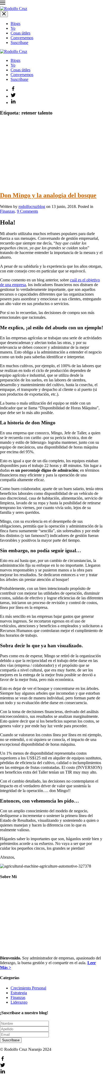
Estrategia (19, 993)
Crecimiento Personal (28, 988)
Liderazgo (19, 1002)
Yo (13, 28)
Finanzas (7, 211)
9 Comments (27, 211)
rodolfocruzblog (31, 206)
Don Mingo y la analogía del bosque (48, 195)
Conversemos (22, 38)
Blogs (15, 23)
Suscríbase (19, 42)
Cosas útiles (20, 33)
